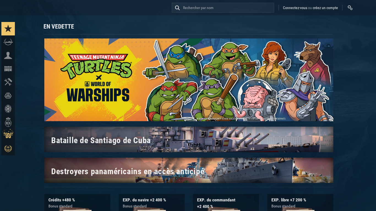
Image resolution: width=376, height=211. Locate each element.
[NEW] (8, 28)
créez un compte (325, 7)
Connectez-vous (295, 7)
